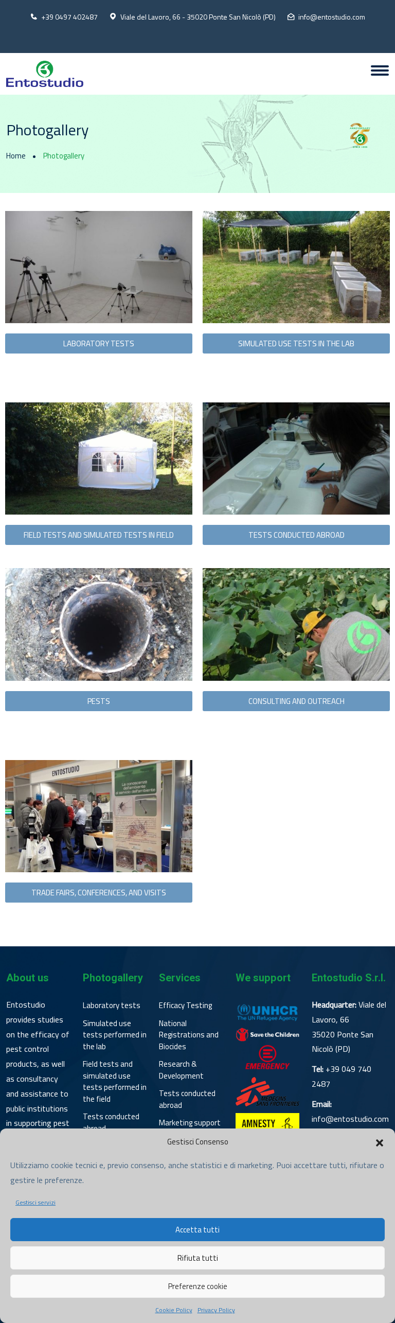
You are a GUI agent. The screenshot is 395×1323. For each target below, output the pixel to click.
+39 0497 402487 (69, 16)
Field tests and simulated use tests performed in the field (115, 1082)
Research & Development (181, 1070)
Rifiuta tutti (197, 1258)
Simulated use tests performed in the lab (115, 1035)
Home (16, 156)
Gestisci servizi (35, 1202)
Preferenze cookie (197, 1286)
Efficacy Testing (185, 1005)
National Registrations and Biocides (189, 1035)
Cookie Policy (173, 1310)
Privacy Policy (216, 1310)
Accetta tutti (197, 1230)
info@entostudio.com (331, 16)
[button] (379, 1142)
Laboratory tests (111, 1005)
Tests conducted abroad (111, 1122)
